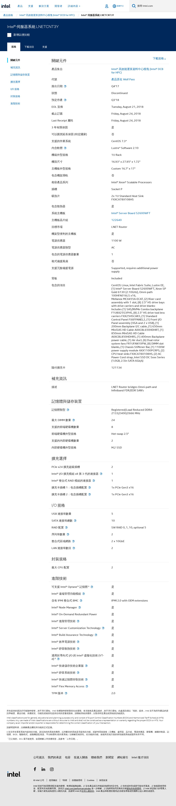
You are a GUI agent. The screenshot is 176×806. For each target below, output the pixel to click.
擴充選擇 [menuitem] (15, 81)
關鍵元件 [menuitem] (15, 60)
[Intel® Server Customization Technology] (103, 628)
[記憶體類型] (68, 409)
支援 (44, 46)
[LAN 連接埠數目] (74, 548)
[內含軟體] (65, 148)
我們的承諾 (55, 757)
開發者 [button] (58, 6)
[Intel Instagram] (52, 770)
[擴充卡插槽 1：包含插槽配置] (89, 487)
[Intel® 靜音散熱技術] (78, 648)
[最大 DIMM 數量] (73, 420)
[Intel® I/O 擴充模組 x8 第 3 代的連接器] (101, 473)
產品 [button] (20, 6)
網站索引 (122, 757)
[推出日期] (65, 86)
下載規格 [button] (158, 58)
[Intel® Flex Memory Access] (87, 686)
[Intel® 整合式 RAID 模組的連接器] (94, 480)
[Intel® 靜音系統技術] (78, 672)
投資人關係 (81, 757)
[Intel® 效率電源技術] (78, 641)
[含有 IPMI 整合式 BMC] (81, 600)
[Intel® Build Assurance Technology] (96, 634)
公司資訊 (38, 757)
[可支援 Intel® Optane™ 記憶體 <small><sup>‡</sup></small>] (92, 586)
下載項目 (29, 46)
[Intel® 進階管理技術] (78, 621)
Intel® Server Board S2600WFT (130, 213)
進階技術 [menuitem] (15, 103)
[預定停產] (65, 99)
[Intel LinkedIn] (43, 770)
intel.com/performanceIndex (78, 788)
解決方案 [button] (44, 6)
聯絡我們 (96, 757)
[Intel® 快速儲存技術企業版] (86, 665)
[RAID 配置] (66, 527)
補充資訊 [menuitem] (15, 67)
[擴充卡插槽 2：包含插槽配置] (89, 494)
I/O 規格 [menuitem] (14, 89)
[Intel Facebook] (35, 770)
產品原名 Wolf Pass (123, 79)
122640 (116, 220)
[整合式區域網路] (73, 541)
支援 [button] (30, 6)
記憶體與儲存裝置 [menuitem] (20, 74)
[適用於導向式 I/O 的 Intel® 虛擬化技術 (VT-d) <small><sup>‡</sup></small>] (58, 658)
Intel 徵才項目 (140, 757)
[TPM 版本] (66, 693)
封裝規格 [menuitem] (15, 96)
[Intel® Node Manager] (79, 607)
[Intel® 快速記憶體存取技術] (86, 679)
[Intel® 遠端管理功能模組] (83, 593)
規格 (13, 46)
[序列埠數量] (68, 534)
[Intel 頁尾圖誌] (14, 774)
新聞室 (110, 757)
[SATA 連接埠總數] (75, 520)
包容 (67, 757)
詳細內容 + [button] (74, 6)
